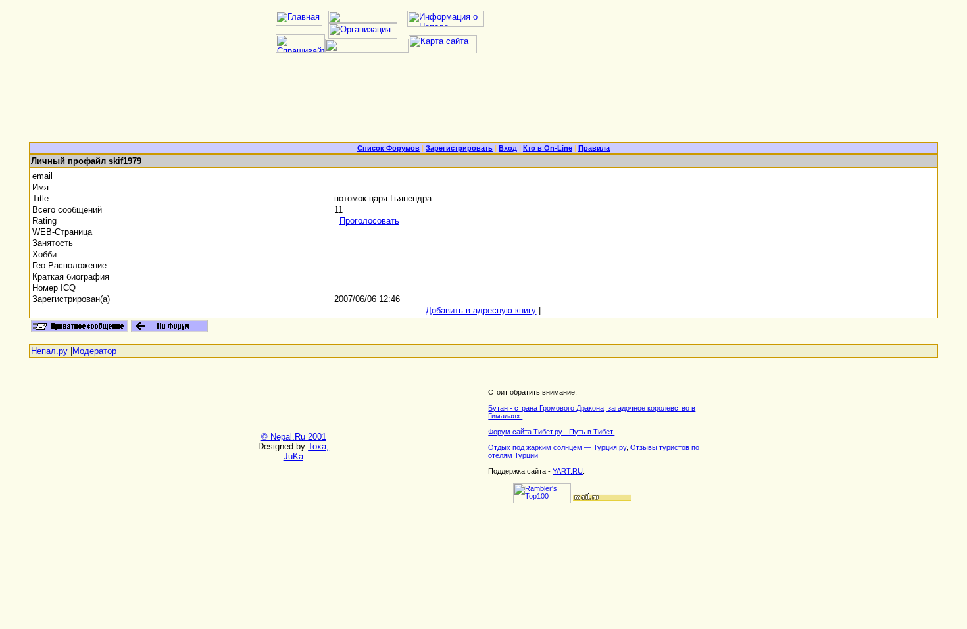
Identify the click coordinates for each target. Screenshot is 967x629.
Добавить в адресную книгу (481, 310)
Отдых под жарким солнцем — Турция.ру (557, 447)
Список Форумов (388, 148)
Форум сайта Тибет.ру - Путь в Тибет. (551, 432)
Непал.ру (49, 351)
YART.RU (568, 471)
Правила (594, 148)
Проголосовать (369, 221)
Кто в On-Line (547, 148)
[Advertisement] (483, 102)
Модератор (94, 351)
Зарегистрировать (459, 148)
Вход (508, 148)
